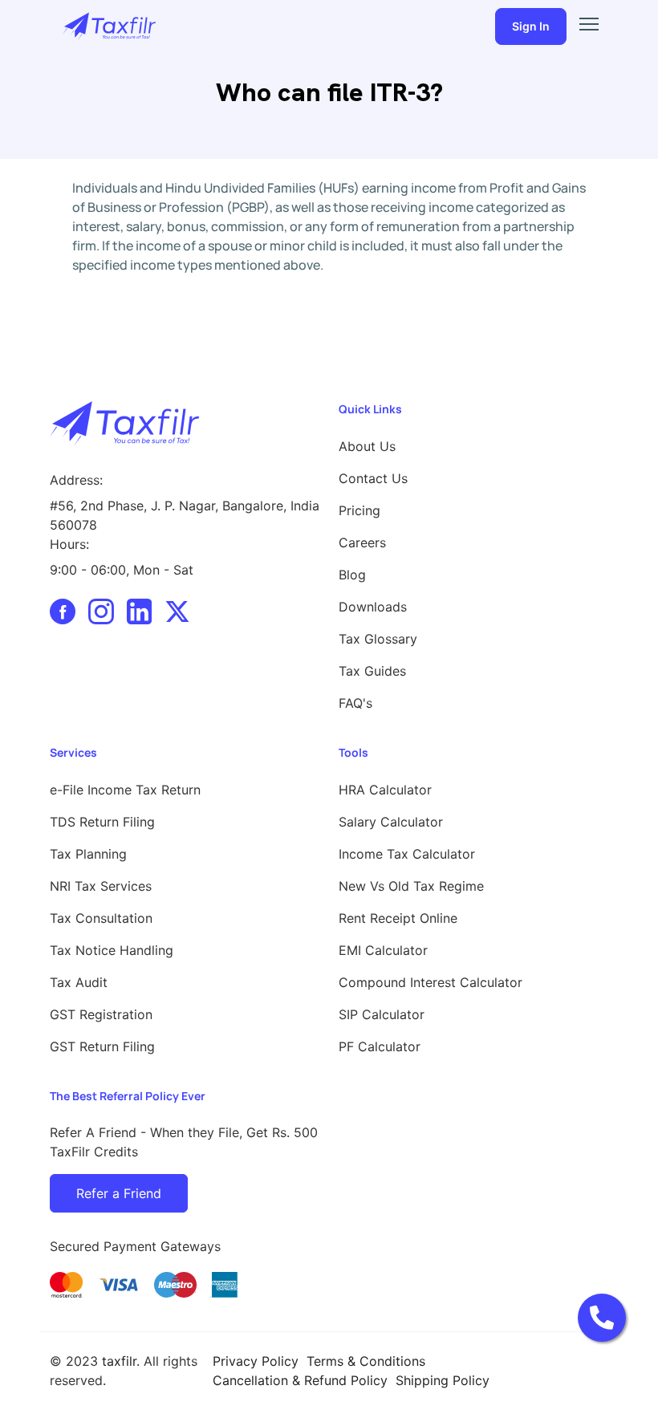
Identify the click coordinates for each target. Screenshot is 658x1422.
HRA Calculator (385, 790)
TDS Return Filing (102, 822)
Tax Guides (372, 671)
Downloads (373, 607)
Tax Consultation (101, 918)
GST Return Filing (102, 1046)
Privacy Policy (256, 1361)
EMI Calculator (383, 950)
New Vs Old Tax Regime (411, 886)
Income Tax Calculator (407, 854)
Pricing (359, 510)
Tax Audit (79, 982)
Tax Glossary (378, 639)
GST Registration (101, 1014)
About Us (367, 446)
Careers (362, 542)
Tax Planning (88, 854)
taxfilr (119, 1361)
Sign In (531, 26)
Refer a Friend (118, 1193)
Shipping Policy (442, 1380)
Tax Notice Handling (111, 950)
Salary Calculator (391, 822)
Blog (352, 575)
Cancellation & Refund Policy (300, 1380)
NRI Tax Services (101, 886)
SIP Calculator (381, 1014)
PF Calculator (379, 1046)
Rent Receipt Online (398, 918)
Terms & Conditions (366, 1361)
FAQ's (355, 703)
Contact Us (373, 478)
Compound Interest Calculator (430, 982)
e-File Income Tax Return (125, 790)
